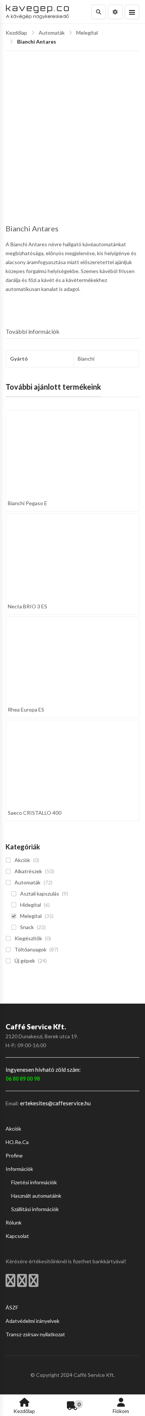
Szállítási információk (35, 1209)
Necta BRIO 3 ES (27, 606)
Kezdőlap (16, 32)
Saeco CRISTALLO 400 (34, 813)
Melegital (87, 32)
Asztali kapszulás (39, 893)
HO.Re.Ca (17, 1142)
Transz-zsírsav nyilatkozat (35, 1334)
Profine (14, 1155)
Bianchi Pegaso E (27, 503)
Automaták (52, 32)
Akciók (22, 860)
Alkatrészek (28, 871)
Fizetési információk (34, 1182)
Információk (19, 1169)
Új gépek (24, 960)
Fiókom (121, 1411)
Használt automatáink (36, 1195)
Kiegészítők (28, 938)
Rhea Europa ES (26, 709)
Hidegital (30, 905)
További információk (32, 331)
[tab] (72, 331)
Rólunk (14, 1222)
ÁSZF (12, 1307)
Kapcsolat (17, 1236)
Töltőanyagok (30, 949)
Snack (27, 927)
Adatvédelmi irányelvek (32, 1321)
